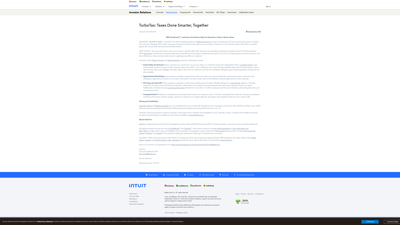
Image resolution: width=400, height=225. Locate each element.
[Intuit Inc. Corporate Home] (133, 6)
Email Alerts (152, 175)
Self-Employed (173, 60)
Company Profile (171, 175)
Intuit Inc (142, 124)
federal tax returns (204, 42)
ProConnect (220, 131)
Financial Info (198, 12)
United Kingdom (160, 140)
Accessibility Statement (244, 175)
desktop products (162, 106)
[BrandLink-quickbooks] (156, 1)
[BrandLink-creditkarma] (144, 1)
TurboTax (187, 128)
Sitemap (223, 175)
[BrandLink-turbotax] (133, 1)
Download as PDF (254, 32)
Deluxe (154, 60)
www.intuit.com (226, 140)
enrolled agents (246, 65)
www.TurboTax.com (196, 115)
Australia (175, 140)
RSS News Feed (206, 175)
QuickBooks (175, 128)
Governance (232, 12)
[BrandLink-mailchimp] (168, 1)
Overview (160, 12)
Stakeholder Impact (246, 12)
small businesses (223, 128)
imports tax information (176, 88)
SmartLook (148, 53)
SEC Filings (220, 12)
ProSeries (148, 133)
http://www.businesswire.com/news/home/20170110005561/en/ (195, 145)
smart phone (235, 83)
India (169, 140)
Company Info (185, 12)
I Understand (370, 221)
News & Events (171, 12)
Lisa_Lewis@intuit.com (147, 154)
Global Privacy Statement (45, 221)
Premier (161, 60)
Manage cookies (181, 213)
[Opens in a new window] (242, 201)
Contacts (189, 175)
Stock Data (210, 12)
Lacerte (159, 133)
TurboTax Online (145, 106)
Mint (145, 131)
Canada (147, 140)
